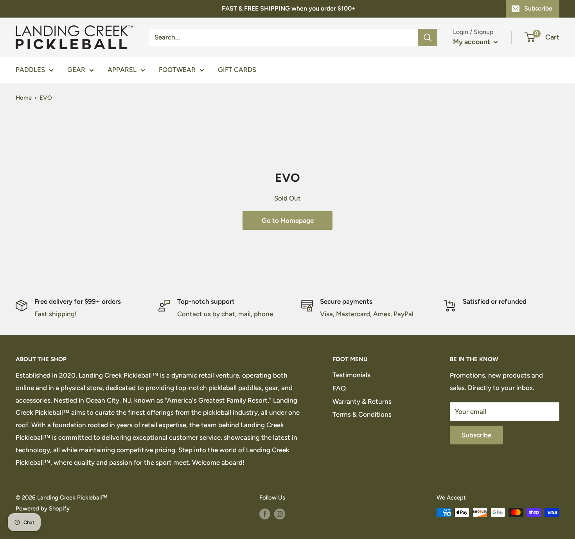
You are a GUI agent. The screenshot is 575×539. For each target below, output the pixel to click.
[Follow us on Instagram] (279, 513)
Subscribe (538, 8)
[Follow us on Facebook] (264, 513)
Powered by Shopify (43, 508)
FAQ (339, 388)
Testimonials (351, 375)
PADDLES (30, 69)
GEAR (76, 69)
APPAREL (122, 69)
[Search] (427, 37)
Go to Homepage (288, 220)
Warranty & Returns (362, 401)
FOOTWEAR (177, 69)
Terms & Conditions (362, 414)
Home (24, 97)
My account (472, 42)
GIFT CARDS (237, 69)
